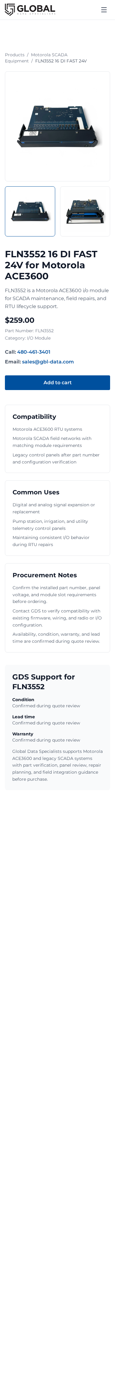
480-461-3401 (33, 352)
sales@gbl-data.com (48, 362)
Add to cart (58, 382)
